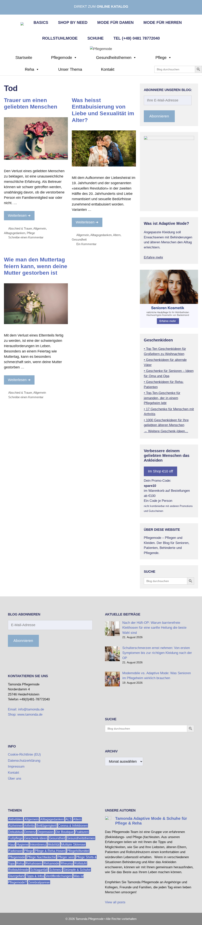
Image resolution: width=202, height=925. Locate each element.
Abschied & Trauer (20, 228)
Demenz (30, 831)
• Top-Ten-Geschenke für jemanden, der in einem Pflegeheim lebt (162, 398)
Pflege (160, 57)
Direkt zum (101, 6)
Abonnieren (159, 116)
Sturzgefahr (16, 876)
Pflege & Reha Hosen (50, 850)
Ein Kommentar (86, 244)
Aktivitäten (15, 819)
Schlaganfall (39, 869)
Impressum (16, 766)
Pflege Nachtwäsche (41, 857)
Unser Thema (70, 69)
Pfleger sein (65, 857)
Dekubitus (15, 831)
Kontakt (107, 69)
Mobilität (54, 844)
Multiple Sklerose (73, 844)
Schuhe (95, 38)
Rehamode (51, 863)
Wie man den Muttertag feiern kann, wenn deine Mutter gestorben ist (35, 266)
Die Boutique (64, 831)
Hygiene (22, 844)
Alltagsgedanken (14, 233)
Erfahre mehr (153, 257)
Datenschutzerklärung (24, 760)
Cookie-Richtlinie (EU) (24, 754)
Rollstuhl (80, 863)
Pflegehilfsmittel (78, 850)
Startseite (23, 57)
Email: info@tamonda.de (26, 709)
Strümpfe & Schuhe (77, 869)
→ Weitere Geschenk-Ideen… (166, 431)
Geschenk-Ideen (35, 838)
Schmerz (55, 869)
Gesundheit (79, 239)
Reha (29, 69)
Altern (117, 235)
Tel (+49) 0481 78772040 (136, 38)
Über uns (14, 778)
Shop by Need (72, 22)
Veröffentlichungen (59, 876)
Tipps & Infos (35, 876)
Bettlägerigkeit (46, 825)
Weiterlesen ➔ (19, 216)
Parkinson (15, 850)
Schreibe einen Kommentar (25, 237)
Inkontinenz (38, 844)
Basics (41, 22)
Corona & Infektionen (73, 825)
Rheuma (67, 863)
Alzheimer (15, 825)
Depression (45, 831)
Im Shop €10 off (160, 471)
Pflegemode (61, 57)
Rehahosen (33, 863)
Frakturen (82, 831)
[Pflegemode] (101, 49)
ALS (68, 819)
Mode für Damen (115, 22)
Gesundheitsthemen (113, 57)
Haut (11, 844)
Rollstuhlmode (60, 38)
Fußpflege (15, 838)
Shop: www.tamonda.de (25, 714)
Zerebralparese (39, 882)
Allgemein (39, 228)
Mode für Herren (162, 22)
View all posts (115, 902)
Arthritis (29, 825)
